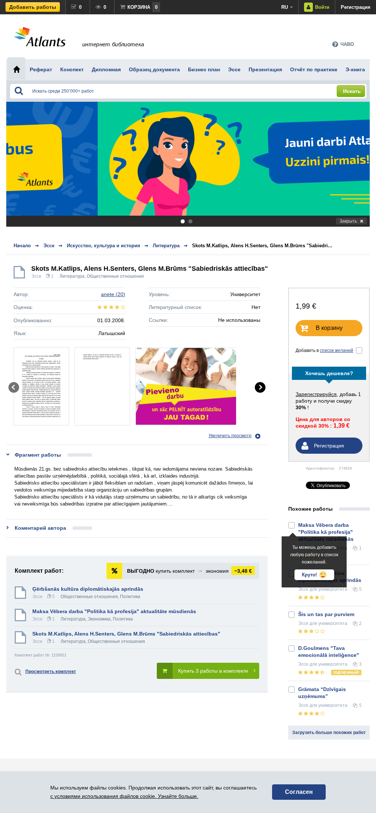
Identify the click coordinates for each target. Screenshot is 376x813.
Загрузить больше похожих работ (329, 732)
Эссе (36, 276)
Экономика (99, 619)
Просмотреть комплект (50, 671)
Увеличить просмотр (230, 435)
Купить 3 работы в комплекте (213, 671)
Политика (130, 596)
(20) (113, 294)
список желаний (336, 350)
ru (284, 7)
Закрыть (348, 221)
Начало (22, 245)
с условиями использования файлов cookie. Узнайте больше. (124, 796)
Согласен (299, 792)
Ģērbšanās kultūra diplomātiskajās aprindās (87, 589)
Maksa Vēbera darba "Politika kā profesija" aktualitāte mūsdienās (114, 611)
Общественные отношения (115, 276)
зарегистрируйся (316, 394)
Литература (71, 276)
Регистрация (355, 7)
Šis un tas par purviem (326, 614)
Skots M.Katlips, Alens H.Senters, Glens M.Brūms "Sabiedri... (262, 245)
